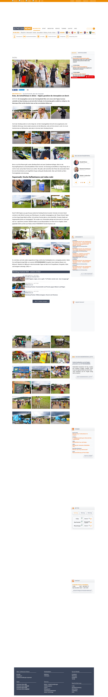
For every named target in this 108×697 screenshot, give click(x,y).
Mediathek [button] (51, 28)
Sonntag (76, 512)
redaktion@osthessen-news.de (82, 590)
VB (87, 32)
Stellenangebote (48, 686)
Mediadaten (78, 1)
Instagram (74, 677)
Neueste (74, 52)
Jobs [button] (75, 28)
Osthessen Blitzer (21, 687)
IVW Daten (46, 676)
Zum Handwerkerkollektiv (84, 376)
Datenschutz (93, 1)
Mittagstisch (47, 689)
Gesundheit (40, 32)
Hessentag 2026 (73, 36)
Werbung (46, 674)
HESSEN (62, 32)
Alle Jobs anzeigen (86, 274)
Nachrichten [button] (36, 28)
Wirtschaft (29, 32)
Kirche (50, 32)
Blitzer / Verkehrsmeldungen (51, 684)
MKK (81, 32)
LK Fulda (42, 36)
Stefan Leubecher (84, 175)
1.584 (35, 1)
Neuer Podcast (80, 302)
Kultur (53, 32)
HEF (75, 32)
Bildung (45, 32)
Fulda (73, 686)
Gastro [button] (70, 28)
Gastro (46, 687)
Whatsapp (74, 676)
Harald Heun (83, 162)
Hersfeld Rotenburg (76, 687)
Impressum (85, 1)
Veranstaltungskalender (50, 690)
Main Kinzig (74, 689)
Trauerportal (19, 36)
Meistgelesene (82, 52)
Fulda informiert (52, 36)
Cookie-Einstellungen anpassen (24, 677)
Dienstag (90, 512)
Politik (34, 32)
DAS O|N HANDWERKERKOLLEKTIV (84, 356)
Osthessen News (21, 684)
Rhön (93, 32)
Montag (83, 512)
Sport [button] (44, 28)
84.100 (22, 1)
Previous (76, 182)
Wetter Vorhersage (48, 692)
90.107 (15, 1)
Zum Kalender (88, 456)
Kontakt (72, 1)
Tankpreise (62, 36)
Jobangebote (79, 237)
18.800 (29, 1)
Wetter (77, 508)
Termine (63, 28)
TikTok (73, 679)
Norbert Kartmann (84, 168)
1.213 (41, 1)
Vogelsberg (74, 690)
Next (89, 182)
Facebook (74, 674)
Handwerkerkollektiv (31, 36)
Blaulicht (23, 32)
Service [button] (57, 28)
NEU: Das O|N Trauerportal (82, 155)
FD (69, 32)
